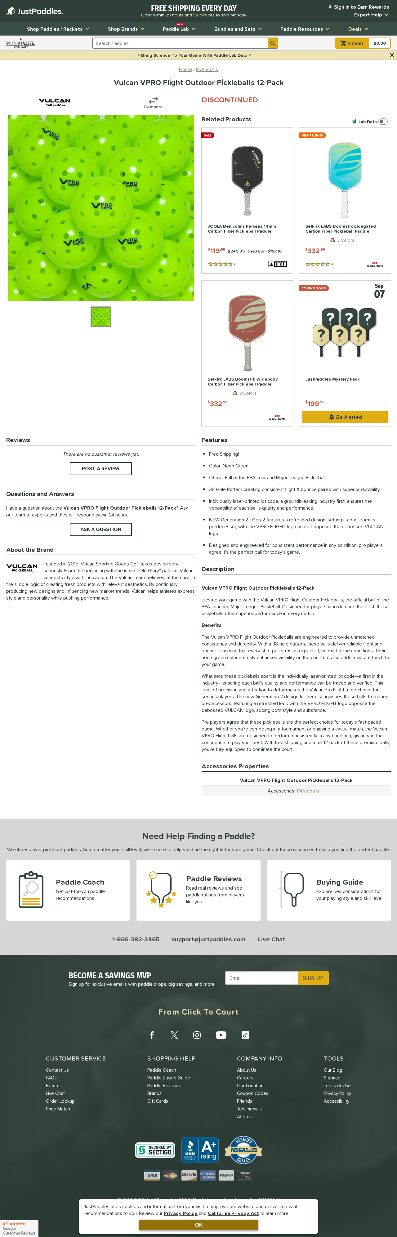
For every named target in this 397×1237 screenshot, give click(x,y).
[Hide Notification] (392, 55)
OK (199, 1225)
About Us (246, 1070)
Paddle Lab (176, 27)
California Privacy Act (233, 1213)
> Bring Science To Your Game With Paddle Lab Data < (194, 55)
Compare (153, 107)
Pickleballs (308, 790)
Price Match (58, 1108)
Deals (355, 29)
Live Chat (271, 939)
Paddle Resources (301, 29)
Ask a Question (100, 529)
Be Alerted (349, 417)
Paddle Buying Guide (168, 1077)
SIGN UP (313, 978)
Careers (245, 1077)
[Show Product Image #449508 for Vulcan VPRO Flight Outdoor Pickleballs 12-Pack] (100, 316)
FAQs (51, 1077)
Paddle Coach (161, 1070)
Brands (154, 1093)
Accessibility (336, 1101)
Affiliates (246, 1116)
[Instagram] (197, 1035)
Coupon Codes (252, 1093)
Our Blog (333, 1070)
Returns (54, 1085)
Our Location (250, 1085)
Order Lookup (60, 1101)
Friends (244, 1101)
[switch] (370, 121)
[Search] (273, 43)
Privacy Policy (181, 1213)
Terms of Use (337, 1085)
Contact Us (57, 1070)
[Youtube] (221, 1035)
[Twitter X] (174, 1035)
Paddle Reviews (163, 1085)
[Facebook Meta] (151, 1035)
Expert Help (368, 14)
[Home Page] (34, 11)
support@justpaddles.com (209, 939)
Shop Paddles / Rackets (55, 29)
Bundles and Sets (234, 29)
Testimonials (249, 1108)
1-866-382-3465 (135, 939)
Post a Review (101, 468)
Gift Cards (157, 1101)
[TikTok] (245, 1035)
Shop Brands (123, 29)
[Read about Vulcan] (54, 102)
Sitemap (332, 1077)
